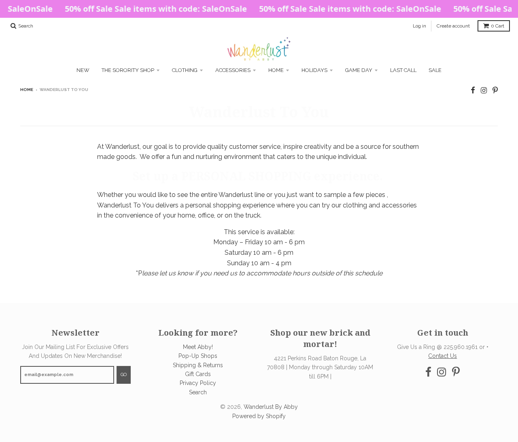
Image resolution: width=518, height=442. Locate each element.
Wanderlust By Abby (271, 407)
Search (198, 392)
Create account (453, 26)
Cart (497, 26)
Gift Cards (198, 374)
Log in (419, 26)
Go (124, 374)
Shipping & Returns (198, 365)
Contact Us (442, 356)
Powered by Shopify (259, 416)
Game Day (358, 70)
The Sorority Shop (128, 70)
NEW (82, 70)
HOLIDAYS (314, 70)
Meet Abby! (198, 347)
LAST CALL (403, 70)
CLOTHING (184, 70)
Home (276, 70)
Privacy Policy (198, 383)
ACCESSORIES (233, 70)
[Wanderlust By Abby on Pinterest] (495, 90)
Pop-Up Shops (197, 356)
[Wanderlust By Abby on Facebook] (473, 90)
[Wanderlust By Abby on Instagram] (484, 90)
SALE (435, 70)
